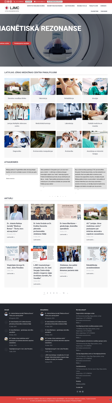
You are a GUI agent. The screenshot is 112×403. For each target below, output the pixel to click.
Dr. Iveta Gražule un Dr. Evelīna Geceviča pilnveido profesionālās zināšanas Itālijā (20, 323)
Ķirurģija (95, 98)
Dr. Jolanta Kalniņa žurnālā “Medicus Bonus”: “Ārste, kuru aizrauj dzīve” (21, 314)
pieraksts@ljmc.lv (40, 1)
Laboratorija (69, 123)
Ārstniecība (69, 151)
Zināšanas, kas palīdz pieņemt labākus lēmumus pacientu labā (69, 267)
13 (63, 293)
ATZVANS (28, 1)
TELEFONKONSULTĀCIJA (54, 1)
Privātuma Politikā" (76, 400)
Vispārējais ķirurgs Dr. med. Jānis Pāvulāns (20, 349)
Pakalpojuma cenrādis (21, 43)
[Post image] (6, 314)
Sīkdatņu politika (80, 384)
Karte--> (78, 322)
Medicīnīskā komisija (43, 123)
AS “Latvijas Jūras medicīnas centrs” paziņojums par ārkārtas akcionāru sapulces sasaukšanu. (95, 228)
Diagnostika (17, 151)
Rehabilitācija (69, 98)
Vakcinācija (43, 98)
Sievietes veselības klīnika (17, 98)
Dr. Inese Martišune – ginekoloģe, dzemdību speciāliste (69, 226)
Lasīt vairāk (10, 237)
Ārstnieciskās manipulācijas (43, 151)
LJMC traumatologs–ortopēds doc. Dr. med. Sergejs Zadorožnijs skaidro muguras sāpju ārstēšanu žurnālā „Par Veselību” (57, 357)
